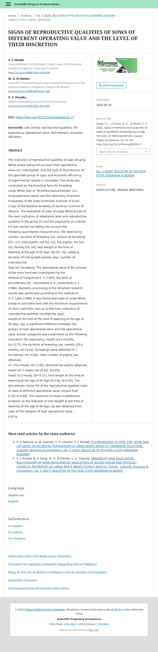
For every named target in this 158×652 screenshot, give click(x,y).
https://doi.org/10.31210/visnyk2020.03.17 (45, 117)
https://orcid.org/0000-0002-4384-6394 (29, 72)
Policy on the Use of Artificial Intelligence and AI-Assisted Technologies (57, 572)
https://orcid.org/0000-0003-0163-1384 (29, 91)
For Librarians (16, 538)
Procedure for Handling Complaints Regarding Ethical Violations (52, 564)
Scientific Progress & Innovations (36, 4)
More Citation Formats (113, 151)
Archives (26, 15)
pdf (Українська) (113, 85)
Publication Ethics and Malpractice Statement (39, 556)
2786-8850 (103, 624)
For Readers (15, 526)
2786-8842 (70, 624)
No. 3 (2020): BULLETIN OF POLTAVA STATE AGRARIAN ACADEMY (76, 15)
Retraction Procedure (22, 580)
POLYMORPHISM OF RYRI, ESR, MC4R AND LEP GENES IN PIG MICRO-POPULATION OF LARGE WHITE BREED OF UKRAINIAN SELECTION (82, 444)
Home (12, 15)
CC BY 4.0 (116, 609)
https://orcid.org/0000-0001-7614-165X (29, 106)
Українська (16, 495)
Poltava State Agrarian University (44, 609)
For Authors (15, 532)
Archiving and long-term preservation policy (38, 588)
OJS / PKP (93, 630)
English (13, 501)
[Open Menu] (8, 4)
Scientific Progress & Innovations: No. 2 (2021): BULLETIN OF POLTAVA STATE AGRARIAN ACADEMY (82, 469)
